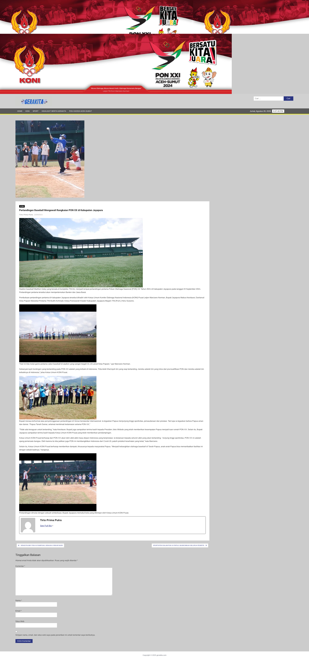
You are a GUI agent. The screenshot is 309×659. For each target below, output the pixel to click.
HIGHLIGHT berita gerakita (54, 111)
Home (19, 111)
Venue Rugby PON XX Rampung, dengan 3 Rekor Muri (42, 545)
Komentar (20, 566)
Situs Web (19, 621)
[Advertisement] (72, 17)
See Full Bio (46, 526)
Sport (36, 111)
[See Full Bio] (53, 526)
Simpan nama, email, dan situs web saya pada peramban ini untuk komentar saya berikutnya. (55, 635)
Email (18, 611)
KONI (27, 111)
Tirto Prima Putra (26, 215)
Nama (18, 600)
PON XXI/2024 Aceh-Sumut (80, 111)
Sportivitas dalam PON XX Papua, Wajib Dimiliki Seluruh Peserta (178, 545)
